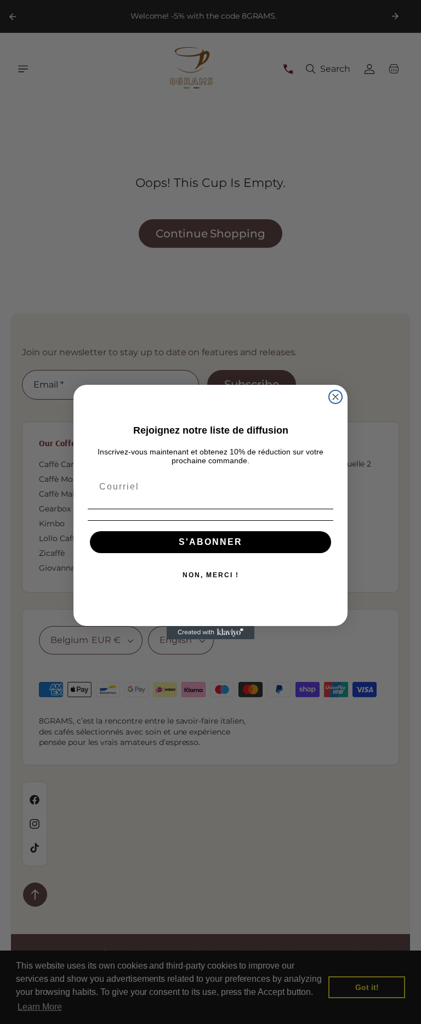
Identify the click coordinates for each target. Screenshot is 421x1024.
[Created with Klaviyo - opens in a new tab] (210, 632)
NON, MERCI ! (211, 575)
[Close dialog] (335, 396)
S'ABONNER (210, 542)
